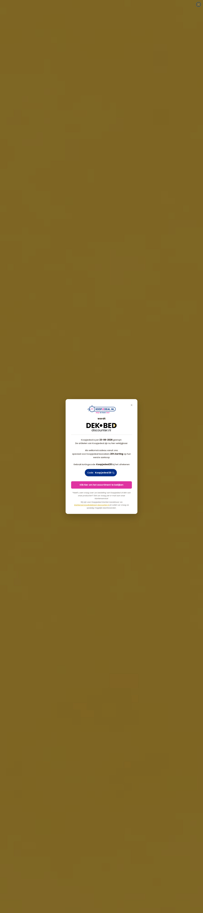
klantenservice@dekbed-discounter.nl (92, 505)
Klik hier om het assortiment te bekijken (101, 484)
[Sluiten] (131, 405)
